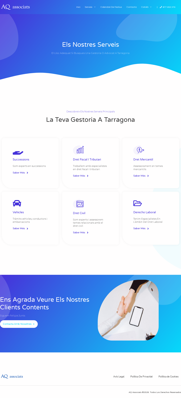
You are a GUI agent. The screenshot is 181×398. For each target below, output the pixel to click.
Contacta (131, 7)
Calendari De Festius (111, 7)
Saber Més (19, 172)
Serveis (88, 7)
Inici (78, 7)
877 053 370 (169, 7)
